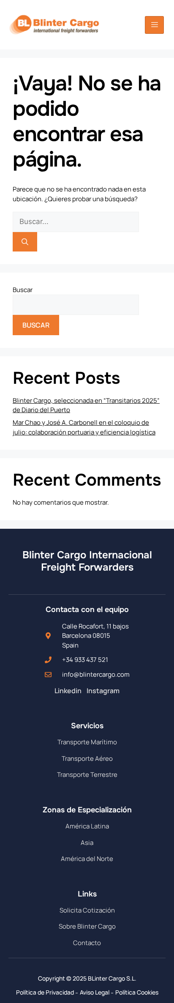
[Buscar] (25, 241)
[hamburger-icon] (154, 25)
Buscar (23, 289)
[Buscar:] (76, 221)
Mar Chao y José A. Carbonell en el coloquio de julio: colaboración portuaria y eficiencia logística (84, 427)
